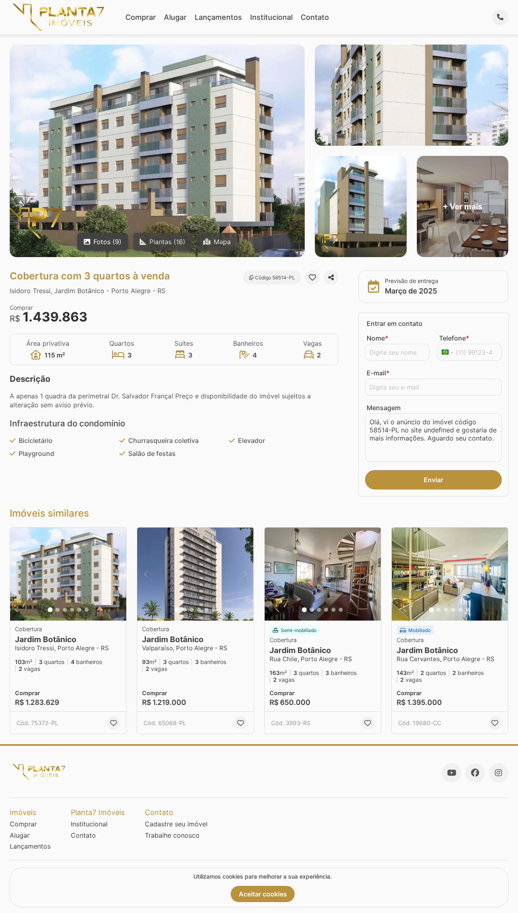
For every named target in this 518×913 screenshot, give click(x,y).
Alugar (175, 17)
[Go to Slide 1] (50, 609)
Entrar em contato (394, 323)
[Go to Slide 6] (87, 610)
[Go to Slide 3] (65, 610)
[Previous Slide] (18, 574)
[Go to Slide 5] (79, 610)
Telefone (454, 338)
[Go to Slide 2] (57, 610)
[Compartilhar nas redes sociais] (331, 277)
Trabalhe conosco (172, 835)
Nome (377, 338)
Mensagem (384, 408)
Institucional (271, 17)
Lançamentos (218, 17)
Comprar (140, 17)
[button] (68, 574)
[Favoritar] (312, 277)
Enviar (433, 480)
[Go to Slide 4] (72, 610)
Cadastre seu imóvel (176, 824)
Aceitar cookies (263, 894)
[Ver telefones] (500, 17)
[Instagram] (498, 773)
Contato (315, 17)
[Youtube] (451, 773)
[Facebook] (475, 773)
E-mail (378, 373)
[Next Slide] (117, 574)
